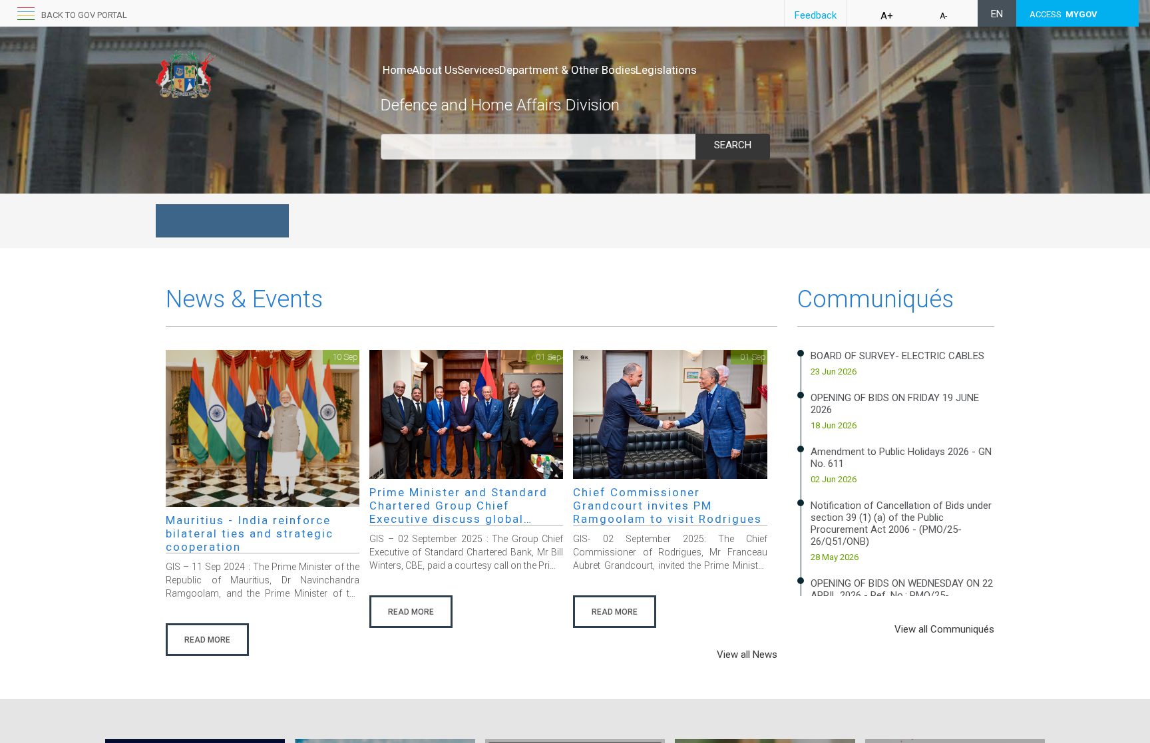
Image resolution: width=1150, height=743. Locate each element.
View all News (747, 655)
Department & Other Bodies (567, 69)
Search (732, 145)
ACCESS (1063, 14)
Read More (207, 640)
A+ (886, 16)
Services (478, 69)
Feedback (816, 15)
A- (943, 16)
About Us (435, 69)
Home (398, 69)
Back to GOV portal (84, 15)
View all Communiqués (944, 629)
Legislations (666, 69)
